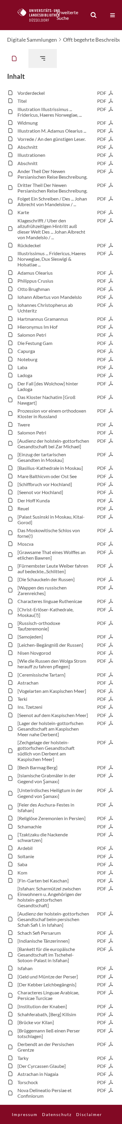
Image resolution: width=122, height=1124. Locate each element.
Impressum (25, 1114)
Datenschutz (57, 1114)
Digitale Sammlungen (32, 39)
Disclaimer (89, 1114)
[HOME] (42, 15)
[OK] (93, 15)
